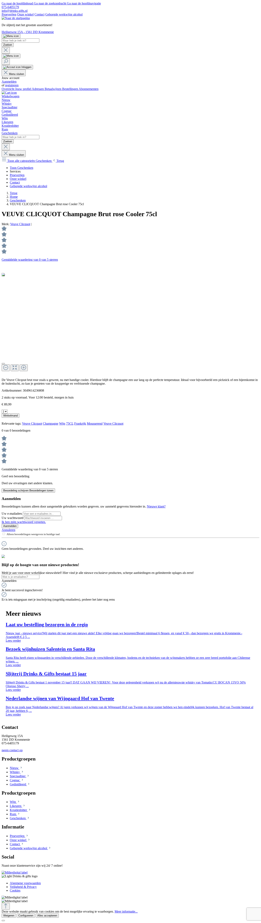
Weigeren (8, 915)
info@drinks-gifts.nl (15, 10)
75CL (69, 423)
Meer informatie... (126, 911)
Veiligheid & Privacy (23, 886)
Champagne (50, 423)
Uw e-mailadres (12, 513)
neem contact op (12, 750)
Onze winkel (25, 14)
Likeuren (16, 806)
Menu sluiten (16, 74)
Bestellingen (70, 89)
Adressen (38, 89)
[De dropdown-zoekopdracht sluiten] (6, 50)
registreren (12, 85)
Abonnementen (88, 89)
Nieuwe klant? (156, 506)
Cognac (15, 780)
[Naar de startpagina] (16, 18)
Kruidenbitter (19, 810)
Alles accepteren (47, 915)
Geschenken (18, 818)
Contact (39, 14)
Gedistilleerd (18, 784)
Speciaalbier (18, 776)
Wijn (62, 423)
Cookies (15, 890)
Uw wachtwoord (13, 518)
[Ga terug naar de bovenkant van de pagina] (6, 906)
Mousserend (95, 423)
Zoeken (7, 44)
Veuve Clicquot (20, 224)
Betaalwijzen (53, 89)
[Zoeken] (6, 61)
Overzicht (8, 89)
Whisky (15, 772)
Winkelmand (10, 415)
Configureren (25, 915)
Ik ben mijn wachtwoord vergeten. (24, 522)
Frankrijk (80, 423)
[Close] (3, 363)
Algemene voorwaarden (25, 883)
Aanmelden (9, 81)
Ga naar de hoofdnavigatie (84, 3)
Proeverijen (9, 14)
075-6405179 (10, 7)
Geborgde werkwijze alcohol (64, 14)
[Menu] (11, 36)
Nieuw (14, 768)
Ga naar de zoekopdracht (50, 3)
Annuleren (8, 530)
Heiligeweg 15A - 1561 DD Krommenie (28, 32)
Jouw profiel (23, 89)
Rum (13, 814)
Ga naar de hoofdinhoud (18, 3)
